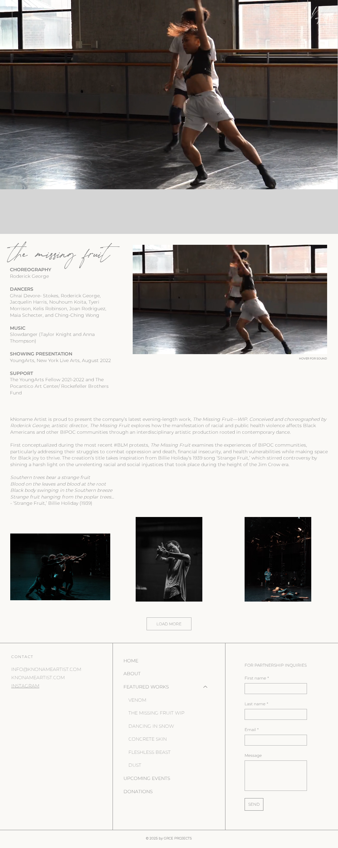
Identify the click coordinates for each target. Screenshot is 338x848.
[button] (326, 181)
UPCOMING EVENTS (146, 778)
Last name (256, 703)
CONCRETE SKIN (147, 739)
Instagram (25, 686)
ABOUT (132, 674)
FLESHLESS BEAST (149, 752)
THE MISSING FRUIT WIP (156, 713)
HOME (130, 661)
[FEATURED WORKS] (205, 687)
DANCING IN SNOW (151, 726)
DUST (134, 765)
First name (257, 678)
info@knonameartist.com (46, 669)
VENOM (137, 700)
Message (253, 755)
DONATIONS (138, 791)
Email (252, 729)
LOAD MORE (169, 623)
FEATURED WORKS (146, 687)
